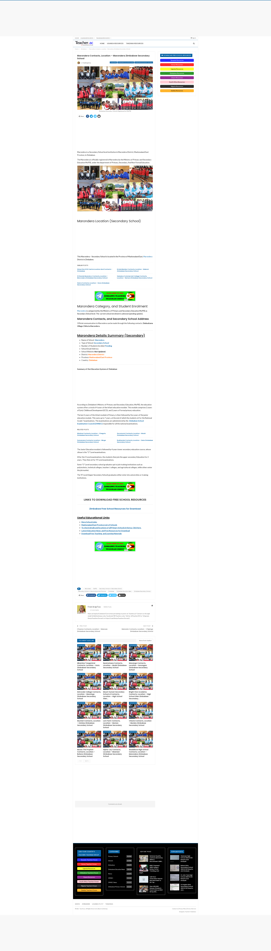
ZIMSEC (110, 878)
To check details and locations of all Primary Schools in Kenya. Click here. (111, 528)
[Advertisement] (135, 18)
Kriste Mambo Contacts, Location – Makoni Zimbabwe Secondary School (133, 270)
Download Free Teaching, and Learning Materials (101, 533)
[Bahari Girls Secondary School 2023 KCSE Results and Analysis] (174, 868)
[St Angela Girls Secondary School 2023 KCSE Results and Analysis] (174, 887)
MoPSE (95, 589)
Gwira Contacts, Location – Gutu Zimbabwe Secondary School (93, 284)
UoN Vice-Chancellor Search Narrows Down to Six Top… (156, 879)
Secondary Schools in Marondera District (110, 589)
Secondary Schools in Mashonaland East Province (92, 591)
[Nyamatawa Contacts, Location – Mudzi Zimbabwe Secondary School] (115, 652)
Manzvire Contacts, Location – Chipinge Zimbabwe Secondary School (137, 630)
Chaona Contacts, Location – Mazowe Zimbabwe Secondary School (92, 630)
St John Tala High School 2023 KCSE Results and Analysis (187, 877)
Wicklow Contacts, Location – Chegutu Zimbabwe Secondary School (91, 434)
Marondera (147, 256)
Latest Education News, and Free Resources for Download (105, 531)
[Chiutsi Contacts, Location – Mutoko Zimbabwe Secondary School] (141, 710)
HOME (77, 38)
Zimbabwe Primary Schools (116, 887)
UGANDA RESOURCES (86, 38)
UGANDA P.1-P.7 (97, 904)
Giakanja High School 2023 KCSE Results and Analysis (187, 858)
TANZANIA (109, 904)
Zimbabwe (113, 62)
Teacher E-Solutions (190, 911)
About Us (100, 908)
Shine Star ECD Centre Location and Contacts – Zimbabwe (94, 270)
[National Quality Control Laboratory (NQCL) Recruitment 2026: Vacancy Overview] (143, 858)
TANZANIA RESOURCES (103, 38)
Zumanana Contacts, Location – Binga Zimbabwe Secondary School (91, 441)
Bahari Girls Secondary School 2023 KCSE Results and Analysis (187, 868)
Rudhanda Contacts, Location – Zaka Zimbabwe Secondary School (135, 441)
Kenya (110, 874)
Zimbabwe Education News (125, 62)
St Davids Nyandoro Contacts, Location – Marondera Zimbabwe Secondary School (92, 277)
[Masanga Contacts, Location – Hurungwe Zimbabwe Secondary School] (141, 652)
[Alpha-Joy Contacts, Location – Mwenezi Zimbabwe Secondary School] (115, 739)
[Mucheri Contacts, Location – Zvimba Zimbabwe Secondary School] (89, 710)
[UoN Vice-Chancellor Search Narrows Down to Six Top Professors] (143, 879)
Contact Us (175, 908)
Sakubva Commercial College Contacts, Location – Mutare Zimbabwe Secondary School (134, 277)
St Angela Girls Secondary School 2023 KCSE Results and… (187, 887)
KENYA (77, 904)
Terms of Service (191, 908)
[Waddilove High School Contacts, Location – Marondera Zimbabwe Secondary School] (141, 739)
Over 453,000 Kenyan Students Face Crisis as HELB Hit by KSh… (156, 889)
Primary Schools (113, 856)
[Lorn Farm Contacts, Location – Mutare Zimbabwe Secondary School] (115, 710)
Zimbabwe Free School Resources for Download (115, 508)
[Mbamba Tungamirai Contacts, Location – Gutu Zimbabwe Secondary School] (89, 652)
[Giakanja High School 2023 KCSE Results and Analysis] (174, 858)
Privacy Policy (182, 908)
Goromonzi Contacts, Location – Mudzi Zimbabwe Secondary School (131, 434)
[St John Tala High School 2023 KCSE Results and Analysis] (174, 877)
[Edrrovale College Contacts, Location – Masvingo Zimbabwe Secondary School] (89, 681)
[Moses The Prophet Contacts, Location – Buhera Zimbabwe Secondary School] (89, 739)
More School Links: (89, 522)
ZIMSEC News (112, 882)
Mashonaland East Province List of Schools (99, 525)
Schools (110, 861)
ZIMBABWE (86, 904)
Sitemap (105, 908)
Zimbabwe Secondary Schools (143, 62)
